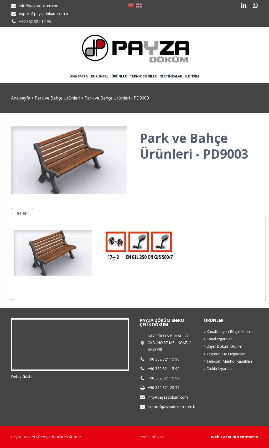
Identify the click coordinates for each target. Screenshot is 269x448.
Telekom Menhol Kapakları (228, 361)
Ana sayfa (79, 76)
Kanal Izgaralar (218, 338)
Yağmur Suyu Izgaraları (225, 353)
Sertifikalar (171, 76)
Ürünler (119, 76)
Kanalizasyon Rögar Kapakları (231, 331)
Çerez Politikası (151, 436)
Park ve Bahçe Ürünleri (58, 98)
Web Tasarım (223, 436)
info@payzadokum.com (39, 5)
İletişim (192, 76)
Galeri (22, 213)
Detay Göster (22, 376)
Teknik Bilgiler (143, 76)
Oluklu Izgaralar (219, 368)
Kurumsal (99, 76)
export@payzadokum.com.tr (44, 13)
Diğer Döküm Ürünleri (224, 346)
